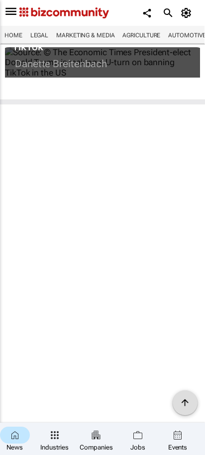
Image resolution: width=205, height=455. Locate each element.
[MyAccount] (188, 12)
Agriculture (141, 35)
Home (13, 35)
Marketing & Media (85, 35)
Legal (39, 35)
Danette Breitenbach (61, 64)
